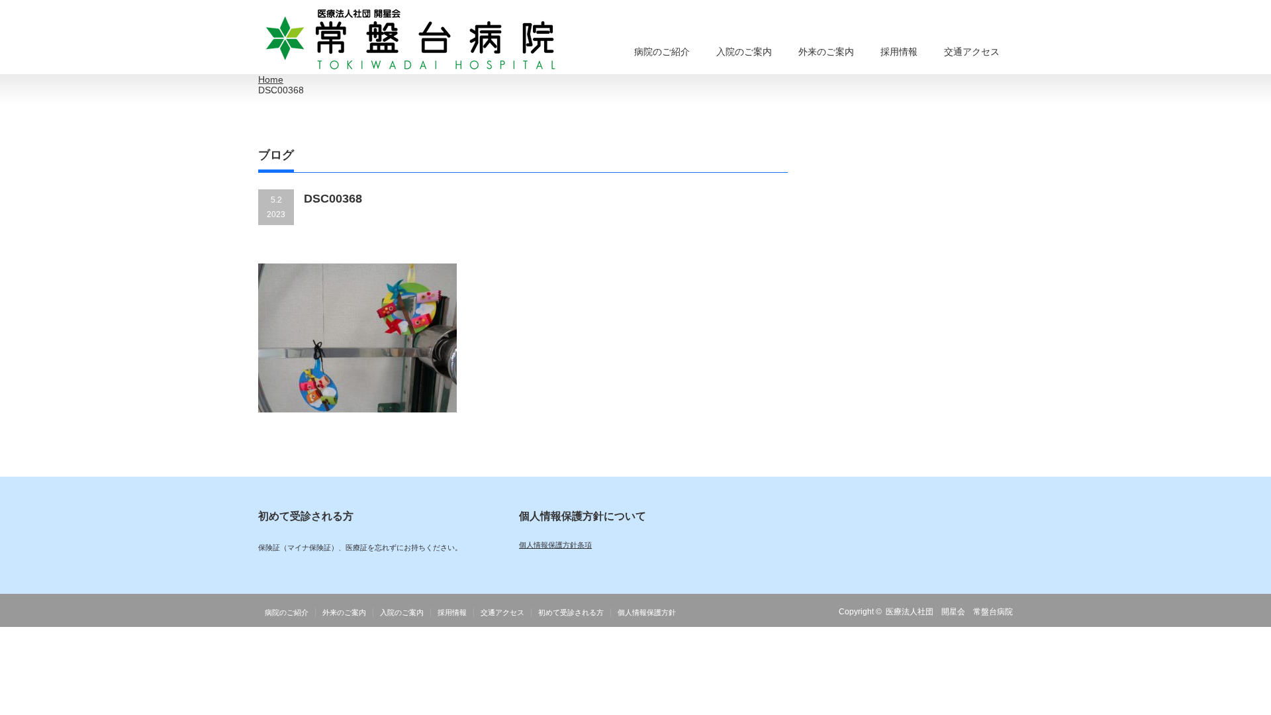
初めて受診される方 (571, 612)
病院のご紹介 (662, 51)
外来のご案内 (826, 51)
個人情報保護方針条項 (555, 545)
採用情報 (899, 51)
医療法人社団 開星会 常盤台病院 (949, 611)
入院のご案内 (744, 51)
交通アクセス (972, 51)
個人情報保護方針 (647, 612)
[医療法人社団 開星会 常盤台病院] (411, 40)
